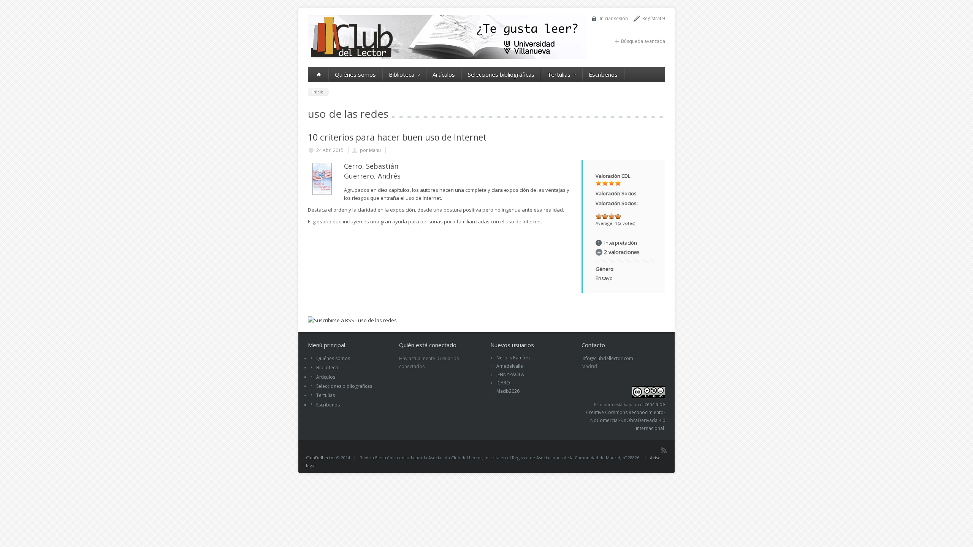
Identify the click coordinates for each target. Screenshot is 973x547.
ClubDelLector (320, 457)
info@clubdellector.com (607, 358)
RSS (664, 450)
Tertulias (558, 74)
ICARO (503, 382)
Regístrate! (653, 18)
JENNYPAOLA (510, 374)
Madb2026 (508, 391)
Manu (375, 150)
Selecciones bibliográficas (501, 74)
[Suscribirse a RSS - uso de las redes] (352, 320)
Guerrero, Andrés (372, 175)
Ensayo (604, 278)
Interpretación (620, 242)
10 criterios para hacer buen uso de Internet (397, 137)
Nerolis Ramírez (513, 357)
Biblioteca (401, 74)
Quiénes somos (355, 74)
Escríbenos (603, 74)
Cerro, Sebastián (371, 166)
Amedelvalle (509, 366)
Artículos (444, 74)
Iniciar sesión (614, 18)
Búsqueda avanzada (643, 41)
